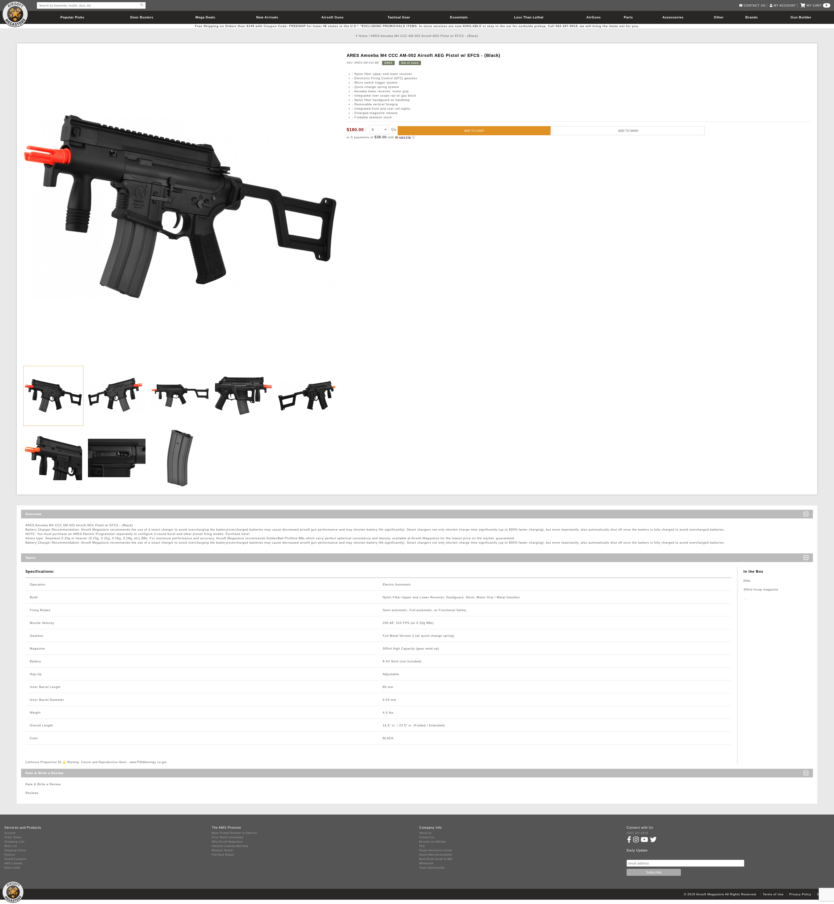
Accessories (672, 17)
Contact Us (426, 837)
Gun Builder (801, 17)
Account (9, 833)
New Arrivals (267, 17)
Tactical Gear (399, 17)
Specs (30, 557)
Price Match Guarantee (227, 837)
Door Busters (141, 17)
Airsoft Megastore (15, 14)
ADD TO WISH (628, 130)
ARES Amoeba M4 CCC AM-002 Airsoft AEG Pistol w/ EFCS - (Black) (424, 36)
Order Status (13, 837)
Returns (9, 854)
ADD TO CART (474, 130)
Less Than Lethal (528, 17)
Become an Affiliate (432, 841)
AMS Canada (13, 863)
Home (363, 36)
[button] (579, 137)
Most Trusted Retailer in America (234, 833)
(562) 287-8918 (637, 833)
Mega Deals (205, 17)
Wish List (10, 846)
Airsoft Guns (332, 17)
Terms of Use (773, 894)
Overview (33, 514)
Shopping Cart (14, 841)
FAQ (422, 846)
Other (719, 17)
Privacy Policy (800, 894)
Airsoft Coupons (15, 859)
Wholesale (426, 863)
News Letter (12, 867)
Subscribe (636, 855)
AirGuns (593, 17)
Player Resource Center (435, 850)
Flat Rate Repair (223, 854)
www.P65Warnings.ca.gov (148, 762)
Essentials (459, 17)
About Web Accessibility (435, 854)
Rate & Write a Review (44, 773)
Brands (751, 17)
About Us (425, 833)
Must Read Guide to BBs (436, 859)
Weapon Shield (222, 850)
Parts (628, 17)
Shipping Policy (15, 850)
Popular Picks (72, 17)
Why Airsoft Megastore (227, 841)
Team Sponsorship (432, 867)
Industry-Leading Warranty (230, 846)
